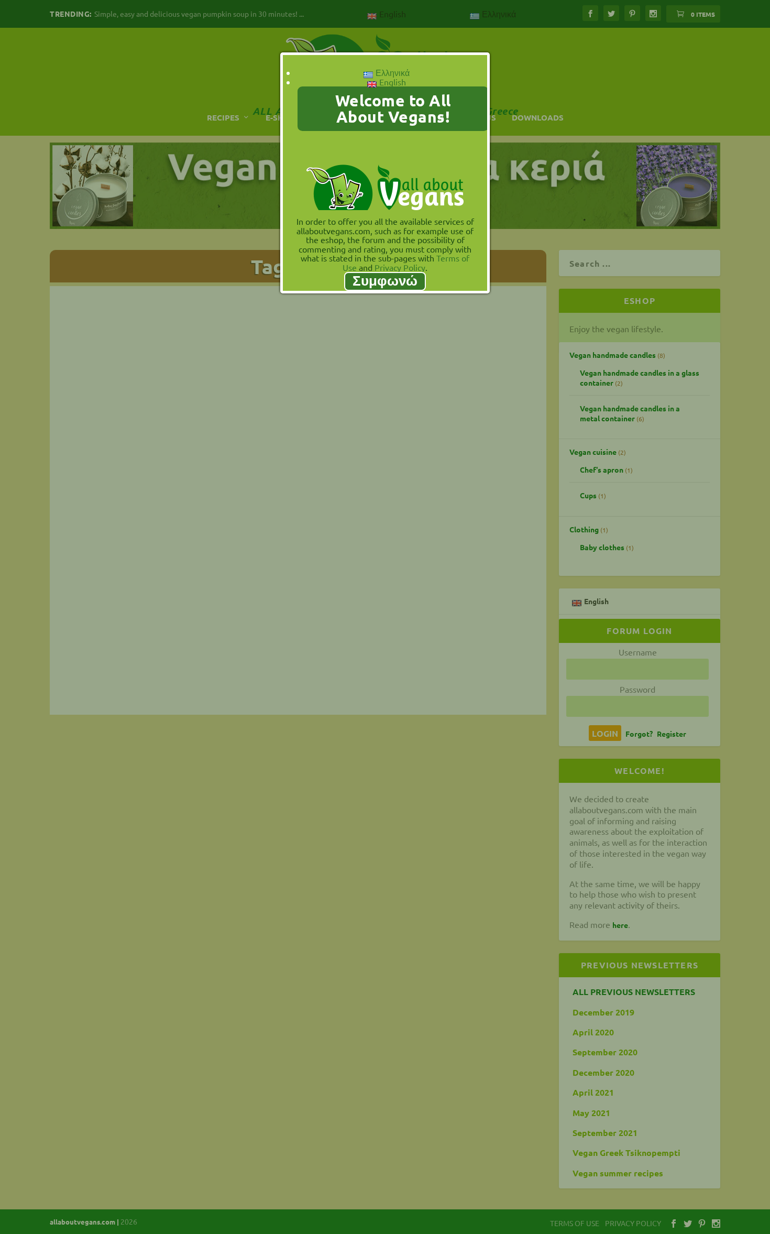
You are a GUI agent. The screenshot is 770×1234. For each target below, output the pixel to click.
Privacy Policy (400, 267)
